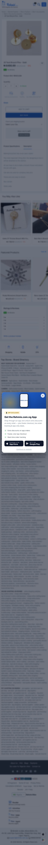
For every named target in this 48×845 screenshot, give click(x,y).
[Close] (43, 396)
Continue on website (24, 449)
